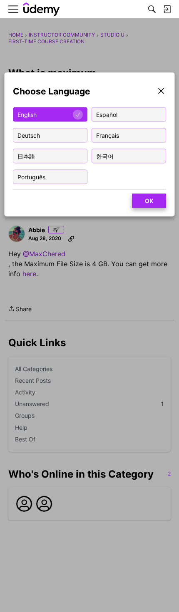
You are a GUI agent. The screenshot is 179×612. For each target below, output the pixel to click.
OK (149, 200)
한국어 (105, 155)
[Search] (151, 9)
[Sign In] (166, 9)
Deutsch (28, 135)
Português (31, 176)
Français (107, 135)
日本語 (26, 155)
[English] (41, 9)
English (27, 114)
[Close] (161, 91)
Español (106, 114)
